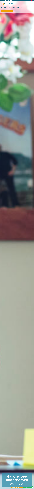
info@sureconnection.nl (15, 0)
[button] (14, 11)
